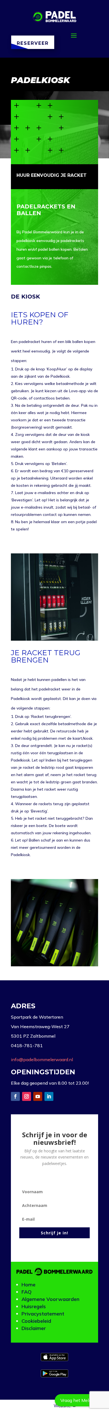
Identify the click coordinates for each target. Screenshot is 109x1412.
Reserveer (33, 43)
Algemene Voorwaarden (50, 1299)
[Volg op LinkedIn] (48, 1096)
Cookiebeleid (36, 1321)
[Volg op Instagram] (26, 1096)
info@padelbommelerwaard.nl (42, 1059)
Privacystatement (43, 1313)
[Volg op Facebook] (15, 1096)
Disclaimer (34, 1328)
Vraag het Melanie (79, 1400)
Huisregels (34, 1306)
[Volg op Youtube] (37, 1096)
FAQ (27, 1292)
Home (28, 1284)
